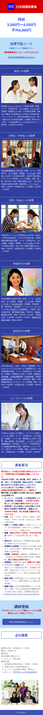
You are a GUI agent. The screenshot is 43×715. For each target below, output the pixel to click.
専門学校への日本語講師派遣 (25, 672)
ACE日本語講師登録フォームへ (21, 622)
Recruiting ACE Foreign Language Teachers (22, 594)
